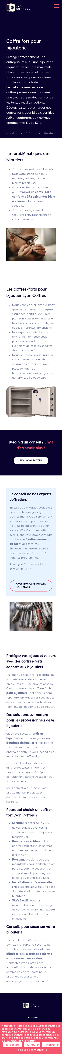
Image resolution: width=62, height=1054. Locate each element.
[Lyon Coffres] (18, 11)
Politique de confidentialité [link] (31, 1049)
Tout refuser (32, 1044)
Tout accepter (12, 1044)
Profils (29, 133)
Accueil (10, 133)
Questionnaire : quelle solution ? (31, 585)
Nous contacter (31, 460)
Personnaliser (51, 1044)
